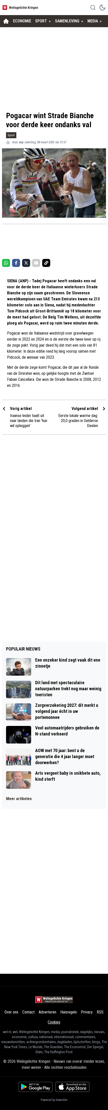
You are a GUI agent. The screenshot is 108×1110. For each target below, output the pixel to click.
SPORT (41, 21)
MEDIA (92, 21)
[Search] (93, 8)
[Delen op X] (26, 263)
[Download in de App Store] (72, 1087)
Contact (28, 1012)
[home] (6, 21)
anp (21, 142)
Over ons (11, 1012)
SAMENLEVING (67, 21)
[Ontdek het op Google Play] (35, 1087)
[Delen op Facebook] (16, 263)
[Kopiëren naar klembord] (46, 263)
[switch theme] (102, 7)
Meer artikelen (19, 798)
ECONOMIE (22, 21)
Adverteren (47, 1012)
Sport (11, 135)
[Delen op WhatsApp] (6, 263)
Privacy (87, 1012)
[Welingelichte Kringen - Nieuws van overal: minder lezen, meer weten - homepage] (21, 7)
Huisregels (68, 1012)
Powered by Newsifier (54, 1100)
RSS (100, 1012)
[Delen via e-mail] (36, 263)
